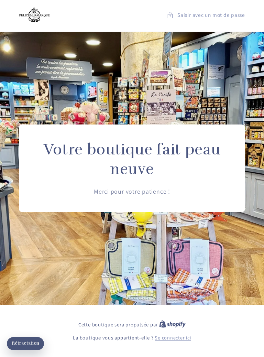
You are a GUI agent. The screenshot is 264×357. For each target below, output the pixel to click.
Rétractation (25, 343)
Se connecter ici (173, 337)
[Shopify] (172, 324)
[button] (206, 15)
